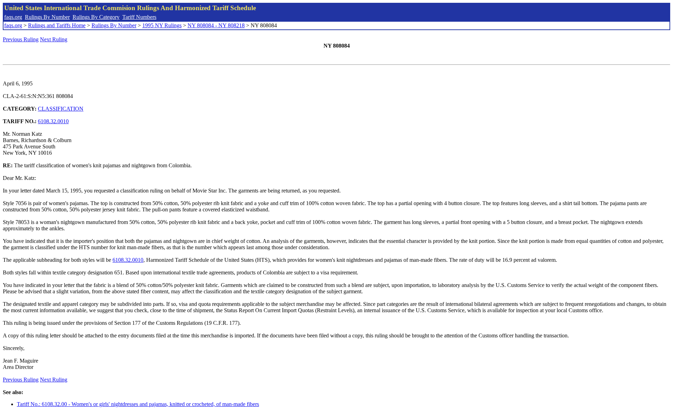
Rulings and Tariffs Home (57, 25)
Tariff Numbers (139, 17)
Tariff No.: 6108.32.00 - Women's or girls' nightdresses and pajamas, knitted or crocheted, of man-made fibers (138, 404)
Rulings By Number (47, 17)
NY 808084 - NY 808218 (216, 25)
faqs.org (13, 17)
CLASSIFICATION (60, 109)
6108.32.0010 (53, 121)
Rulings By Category (96, 17)
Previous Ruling (21, 39)
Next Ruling (53, 39)
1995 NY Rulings (162, 25)
